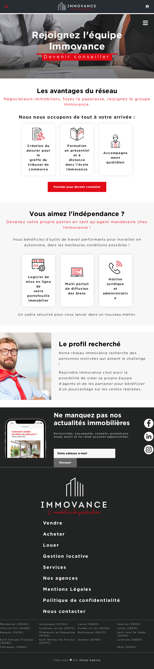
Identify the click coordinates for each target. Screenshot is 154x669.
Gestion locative (66, 556)
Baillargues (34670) (92, 632)
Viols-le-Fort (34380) (15, 628)
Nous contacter (64, 611)
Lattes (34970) (127, 628)
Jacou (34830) (88, 624)
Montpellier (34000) (14, 624)
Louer (51, 545)
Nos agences (60, 578)
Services (54, 567)
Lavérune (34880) (129, 640)
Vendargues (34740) (53, 624)
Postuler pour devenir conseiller (77, 186)
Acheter (54, 533)
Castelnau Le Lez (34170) (57, 628)
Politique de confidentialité (81, 600)
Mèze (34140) (126, 647)
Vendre (53, 522)
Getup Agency (90, 660)
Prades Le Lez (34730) (94, 628)
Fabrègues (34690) (13, 647)
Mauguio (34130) (11, 632)
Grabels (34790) (89, 640)
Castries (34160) (128, 624)
